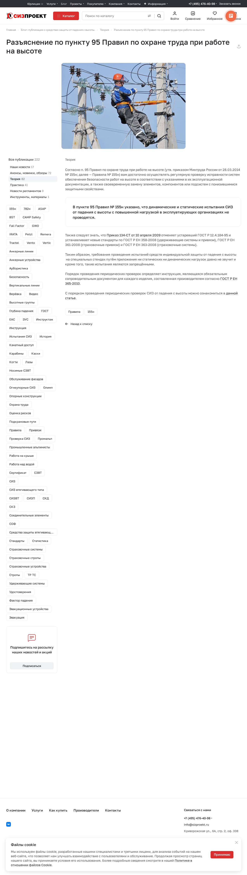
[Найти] (159, 16)
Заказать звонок (230, 3)
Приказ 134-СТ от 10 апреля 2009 (134, 235)
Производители (86, 810)
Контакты (113, 810)
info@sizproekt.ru (196, 824)
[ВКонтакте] (8, 824)
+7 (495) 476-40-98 (202, 3)
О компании (15, 810)
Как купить (58, 810)
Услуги (37, 810)
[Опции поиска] (149, 16)
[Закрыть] (236, 842)
